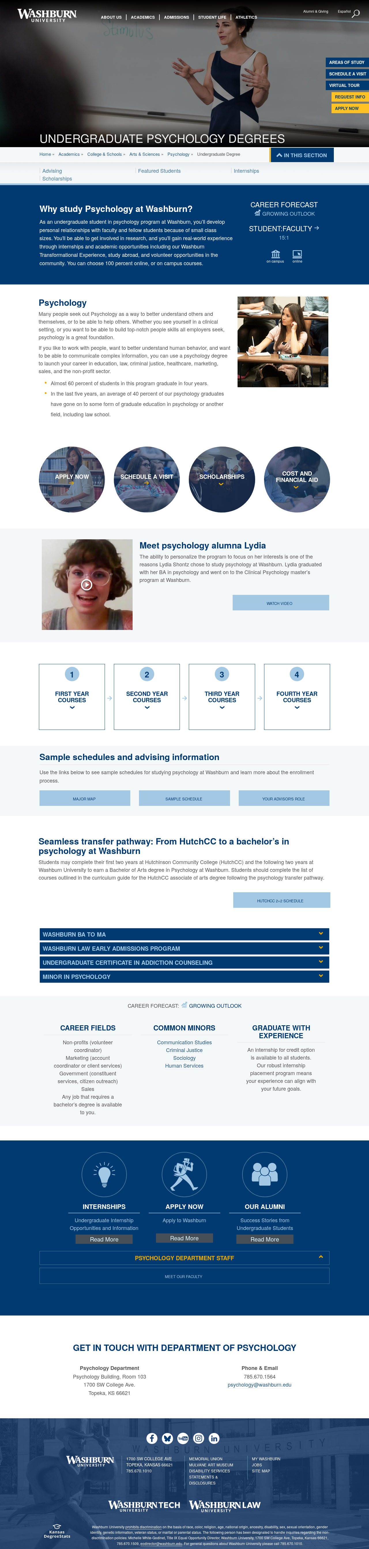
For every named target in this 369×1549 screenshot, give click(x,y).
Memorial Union (205, 1458)
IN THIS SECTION (305, 155)
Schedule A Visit (347, 74)
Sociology (184, 1057)
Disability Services (209, 1471)
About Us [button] (111, 17)
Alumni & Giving (315, 11)
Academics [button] (143, 17)
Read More (104, 1239)
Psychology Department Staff (184, 1258)
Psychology (178, 154)
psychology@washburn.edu (259, 1384)
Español (344, 11)
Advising (52, 170)
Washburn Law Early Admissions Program (111, 948)
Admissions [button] (176, 17)
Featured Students (159, 170)
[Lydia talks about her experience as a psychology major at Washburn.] (89, 584)
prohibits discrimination (143, 1526)
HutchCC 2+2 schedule (281, 900)
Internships (246, 170)
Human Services (184, 1065)
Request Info (350, 97)
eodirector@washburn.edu (161, 1543)
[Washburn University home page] (47, 15)
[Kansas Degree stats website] (57, 1533)
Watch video (280, 603)
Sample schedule (183, 799)
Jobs (257, 1465)
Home (45, 154)
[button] (356, 14)
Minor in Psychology (76, 976)
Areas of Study (346, 62)
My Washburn (266, 1458)
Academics (69, 154)
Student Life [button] (212, 17)
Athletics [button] (246, 17)
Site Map (261, 1471)
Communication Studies (184, 1042)
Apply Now (347, 108)
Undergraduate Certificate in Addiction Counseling (128, 962)
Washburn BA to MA (74, 934)
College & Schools (104, 154)
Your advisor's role (283, 799)
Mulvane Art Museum (211, 1465)
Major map (84, 799)
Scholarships (57, 178)
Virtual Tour (344, 85)
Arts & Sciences (144, 154)
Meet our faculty (183, 1276)
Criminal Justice (184, 1049)
